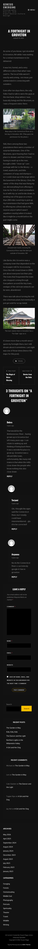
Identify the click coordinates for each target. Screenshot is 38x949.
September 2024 (9, 843)
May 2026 (7, 835)
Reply (9, 476)
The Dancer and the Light (16, 736)
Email (9, 653)
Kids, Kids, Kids (12, 732)
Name (9, 641)
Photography (8, 900)
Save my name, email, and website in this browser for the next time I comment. (18, 680)
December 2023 (9, 855)
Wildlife (6, 921)
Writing (6, 925)
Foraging (6, 884)
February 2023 (8, 867)
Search (9, 704)
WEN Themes (26, 944)
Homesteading (8, 892)
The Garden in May (13, 728)
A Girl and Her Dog (13, 747)
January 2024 (8, 851)
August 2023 (8, 859)
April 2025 (7, 839)
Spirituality (7, 908)
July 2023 (6, 863)
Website (10, 665)
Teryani (15, 500)
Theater (6, 912)
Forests (6, 888)
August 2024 (8, 847)
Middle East (7, 896)
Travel (20, 361)
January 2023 (8, 871)
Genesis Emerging (9, 5)
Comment (11, 606)
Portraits (6, 904)
